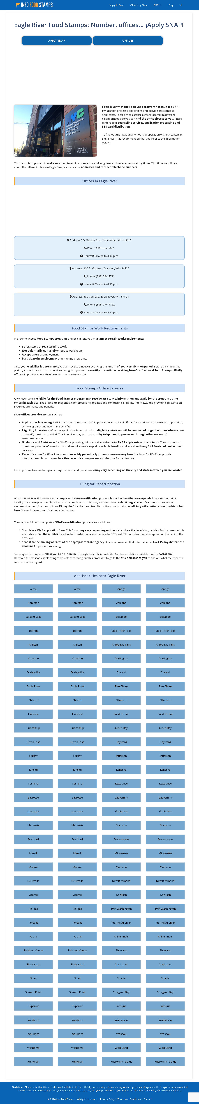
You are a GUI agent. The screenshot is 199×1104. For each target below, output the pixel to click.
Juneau (33, 769)
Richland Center (33, 950)
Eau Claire (121, 686)
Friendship (33, 728)
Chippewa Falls (121, 644)
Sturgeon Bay (121, 992)
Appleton (33, 603)
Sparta (121, 978)
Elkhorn (33, 700)
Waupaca (33, 1034)
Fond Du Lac (121, 714)
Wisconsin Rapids (121, 1061)
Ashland (121, 603)
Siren (33, 978)
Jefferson (121, 756)
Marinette (33, 825)
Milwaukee (121, 853)
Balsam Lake (33, 616)
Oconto (33, 895)
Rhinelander (121, 936)
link (178, 1090)
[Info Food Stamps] (34, 5)
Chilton (33, 644)
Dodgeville (33, 672)
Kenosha (121, 769)
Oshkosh (121, 895)
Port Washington (121, 909)
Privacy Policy (107, 1099)
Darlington (121, 658)
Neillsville (33, 881)
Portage (33, 922)
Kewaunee (121, 783)
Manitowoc (121, 811)
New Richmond (121, 881)
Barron (33, 630)
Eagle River (33, 686)
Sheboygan (33, 964)
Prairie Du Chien (121, 922)
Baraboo (121, 616)
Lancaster (33, 811)
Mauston (121, 825)
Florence (33, 714)
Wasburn (33, 1020)
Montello (121, 867)
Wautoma (33, 1047)
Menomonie (121, 839)
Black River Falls (121, 630)
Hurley (33, 756)
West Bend (121, 1047)
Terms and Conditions (129, 1099)
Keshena (33, 783)
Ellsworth (121, 700)
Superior (33, 1006)
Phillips (33, 909)
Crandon (33, 658)
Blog (171, 5)
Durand (121, 672)
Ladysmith (121, 797)
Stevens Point (33, 992)
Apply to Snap (116, 5)
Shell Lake (121, 964)
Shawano (121, 950)
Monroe (33, 867)
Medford (33, 839)
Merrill (33, 853)
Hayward (121, 742)
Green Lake (33, 742)
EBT (156, 5)
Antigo (121, 589)
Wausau (121, 1034)
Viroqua (121, 1006)
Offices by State (139, 5)
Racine (33, 936)
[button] (180, 5)
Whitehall (33, 1061)
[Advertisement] (99, 80)
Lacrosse (33, 797)
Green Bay (121, 728)
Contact (147, 1099)
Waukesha (121, 1020)
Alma (33, 589)
